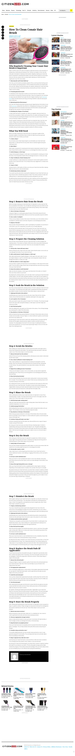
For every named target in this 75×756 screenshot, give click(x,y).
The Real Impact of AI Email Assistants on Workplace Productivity (66, 70)
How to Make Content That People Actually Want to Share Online (66, 40)
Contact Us (39, 746)
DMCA (25, 748)
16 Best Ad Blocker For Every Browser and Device (67, 139)
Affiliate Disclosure (56, 746)
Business (8, 10)
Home (3, 10)
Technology (18, 10)
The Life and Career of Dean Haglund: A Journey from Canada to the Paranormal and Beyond (67, 123)
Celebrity (34, 10)
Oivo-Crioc (65, 746)
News (52, 10)
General (47, 10)
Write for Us (33, 746)
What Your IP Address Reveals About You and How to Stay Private (66, 62)
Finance (13, 10)
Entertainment (41, 10)
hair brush (14, 106)
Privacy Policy (47, 746)
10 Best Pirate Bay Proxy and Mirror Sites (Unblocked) (66, 147)
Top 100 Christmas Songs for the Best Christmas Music (66, 114)
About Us (26, 746)
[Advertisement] (25, 22)
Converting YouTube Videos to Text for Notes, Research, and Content (66, 48)
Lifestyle (29, 10)
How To (24, 10)
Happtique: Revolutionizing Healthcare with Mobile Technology (66, 132)
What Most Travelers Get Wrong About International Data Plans (67, 55)
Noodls (70, 746)
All (55, 10)
